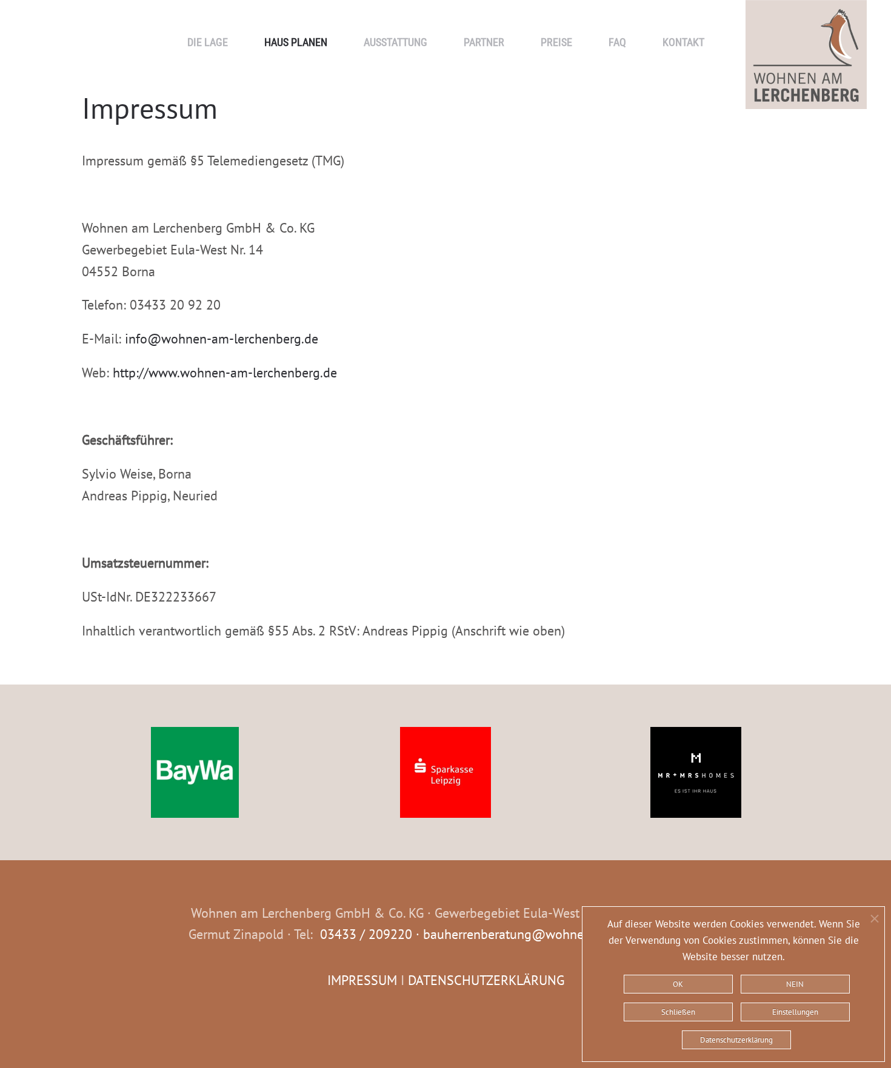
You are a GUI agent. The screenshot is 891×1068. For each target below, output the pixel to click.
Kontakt (683, 42)
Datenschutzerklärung (736, 1040)
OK (678, 984)
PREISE (556, 42)
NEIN (795, 984)
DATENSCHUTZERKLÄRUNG (486, 980)
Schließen (678, 1012)
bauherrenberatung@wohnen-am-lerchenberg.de (562, 934)
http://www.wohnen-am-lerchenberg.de (225, 372)
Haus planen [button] (295, 42)
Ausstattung (395, 42)
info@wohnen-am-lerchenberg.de (221, 338)
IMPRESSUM (362, 980)
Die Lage (207, 42)
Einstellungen (795, 1012)
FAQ (617, 42)
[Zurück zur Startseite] (806, 18)
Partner (484, 42)
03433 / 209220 (366, 934)
